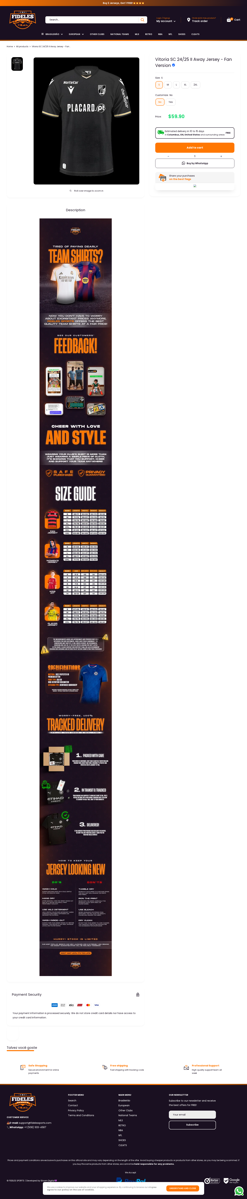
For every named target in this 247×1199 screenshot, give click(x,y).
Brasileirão (52, 34)
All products (22, 46)
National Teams (119, 34)
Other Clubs (97, 34)
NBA (160, 34)
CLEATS (195, 34)
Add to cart (195, 147)
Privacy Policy (76, 1110)
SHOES (181, 34)
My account (164, 21)
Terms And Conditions (81, 1115)
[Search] (142, 19)
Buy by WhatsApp (197, 163)
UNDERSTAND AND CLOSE (182, 1188)
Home (10, 46)
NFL (170, 34)
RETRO (148, 34)
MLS (137, 34)
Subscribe (192, 1124)
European (74, 34)
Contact (73, 1105)
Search (72, 1100)
